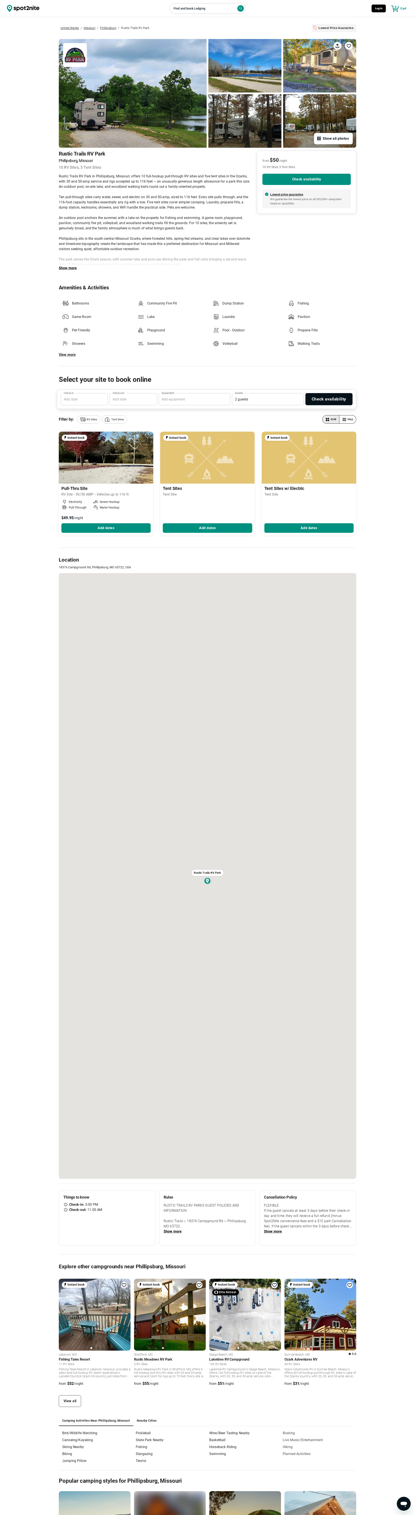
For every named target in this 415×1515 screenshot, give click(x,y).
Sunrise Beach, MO (297, 1354)
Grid (333, 419)
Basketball (217, 1440)
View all (70, 1401)
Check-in (69, 393)
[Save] (349, 46)
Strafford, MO (143, 1354)
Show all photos (336, 138)
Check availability (306, 179)
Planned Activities (297, 1454)
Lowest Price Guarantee (336, 28)
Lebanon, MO (68, 1354)
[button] (88, 419)
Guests (239, 393)
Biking (67, 1454)
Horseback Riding (222, 1447)
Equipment (168, 393)
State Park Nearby (150, 1440)
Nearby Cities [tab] (146, 1420)
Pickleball (143, 1433)
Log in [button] (379, 8)
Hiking (288, 1447)
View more (67, 355)
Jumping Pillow (74, 1461)
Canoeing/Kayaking (77, 1440)
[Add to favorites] (124, 1285)
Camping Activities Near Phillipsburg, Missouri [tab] (96, 1420)
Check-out (118, 393)
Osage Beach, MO (221, 1354)
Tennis (141, 1461)
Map (350, 419)
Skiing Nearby (73, 1447)
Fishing (141, 1447)
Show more (68, 268)
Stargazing (144, 1454)
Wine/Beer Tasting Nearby (229, 1433)
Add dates (106, 528)
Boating (289, 1433)
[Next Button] (126, 1314)
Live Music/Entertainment (303, 1440)
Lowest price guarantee (286, 194)
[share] (337, 46)
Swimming (217, 1454)
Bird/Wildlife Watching (79, 1433)
